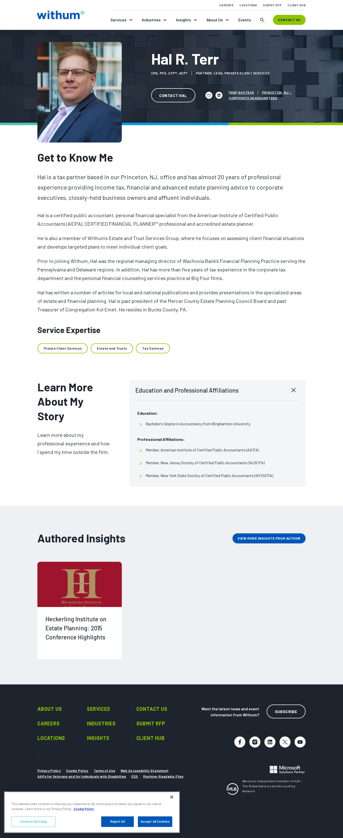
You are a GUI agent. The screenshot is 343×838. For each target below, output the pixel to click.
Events (244, 19)
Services (98, 709)
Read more (56, 669)
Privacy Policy (49, 770)
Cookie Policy (77, 770)
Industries (101, 723)
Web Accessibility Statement (145, 770)
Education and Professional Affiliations (187, 390)
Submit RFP (272, 5)
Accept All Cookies (155, 821)
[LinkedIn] (218, 95)
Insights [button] (183, 19)
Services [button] (118, 19)
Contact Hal (173, 95)
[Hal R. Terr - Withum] (208, 95)
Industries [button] (151, 19)
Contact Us (151, 709)
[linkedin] (269, 742)
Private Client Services (63, 348)
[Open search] (262, 20)
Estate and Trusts (112, 348)
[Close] (171, 797)
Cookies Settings (33, 821)
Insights (98, 738)
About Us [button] (214, 19)
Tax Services (152, 348)
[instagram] (254, 742)
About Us (49, 709)
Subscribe (286, 711)
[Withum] (61, 14)
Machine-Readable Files (163, 776)
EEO (134, 776)
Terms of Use (104, 770)
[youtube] (300, 742)
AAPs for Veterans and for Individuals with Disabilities (81, 776)
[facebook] (239, 742)
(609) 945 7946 (241, 92)
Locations (248, 5)
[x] (285, 742)
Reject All (117, 821)
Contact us (289, 20)
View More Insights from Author (269, 538)
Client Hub (297, 5)
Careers (226, 5)
